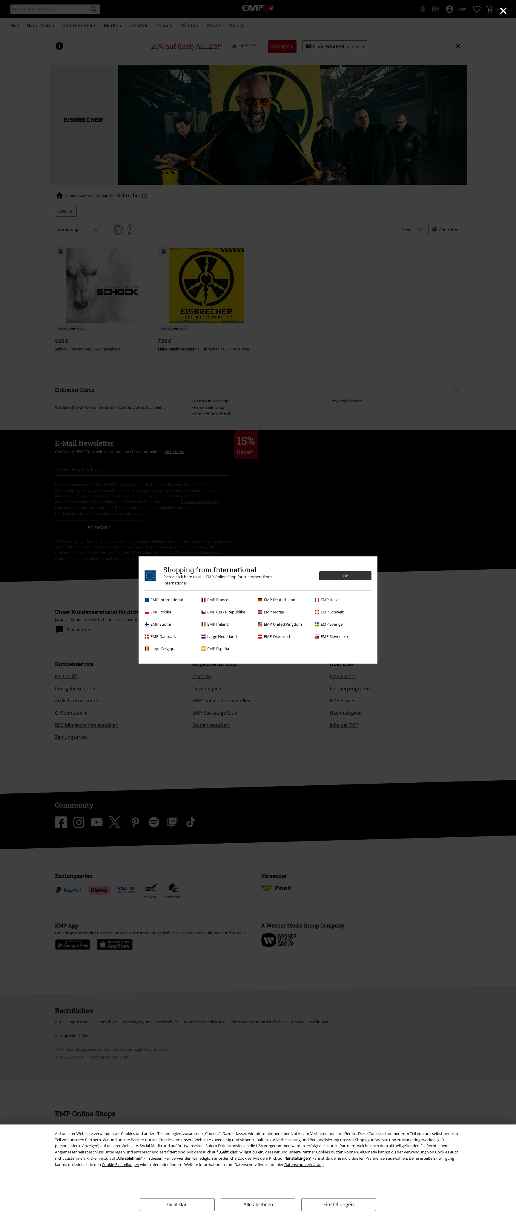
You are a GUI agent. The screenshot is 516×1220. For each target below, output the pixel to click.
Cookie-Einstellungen (120, 1164)
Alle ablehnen (258, 1204)
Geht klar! (177, 1204)
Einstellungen (338, 1204)
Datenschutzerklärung (304, 1164)
